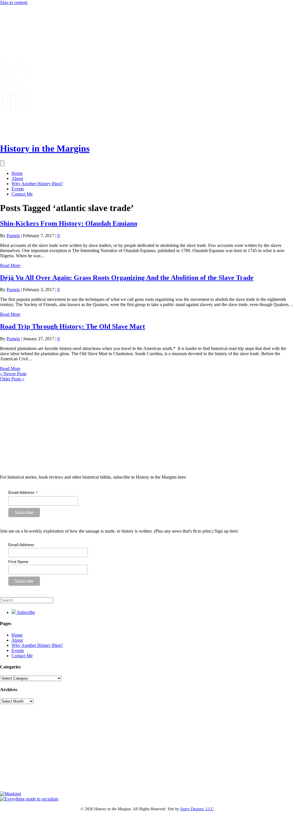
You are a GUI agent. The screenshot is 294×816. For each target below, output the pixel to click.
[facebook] (14, 55)
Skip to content (13, 2)
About (17, 178)
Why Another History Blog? (37, 183)
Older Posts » (12, 378)
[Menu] (2, 163)
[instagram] (14, 81)
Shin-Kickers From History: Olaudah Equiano (68, 223)
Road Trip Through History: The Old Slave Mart (72, 326)
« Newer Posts (13, 373)
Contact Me (22, 194)
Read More (10, 265)
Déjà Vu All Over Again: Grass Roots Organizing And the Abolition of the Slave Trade (127, 277)
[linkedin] (14, 108)
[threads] (14, 134)
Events (17, 188)
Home (17, 173)
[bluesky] (14, 28)
